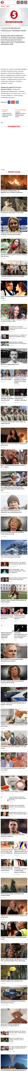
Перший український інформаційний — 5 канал (2, 2)
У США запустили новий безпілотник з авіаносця (7, 115)
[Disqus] (14, 149)
